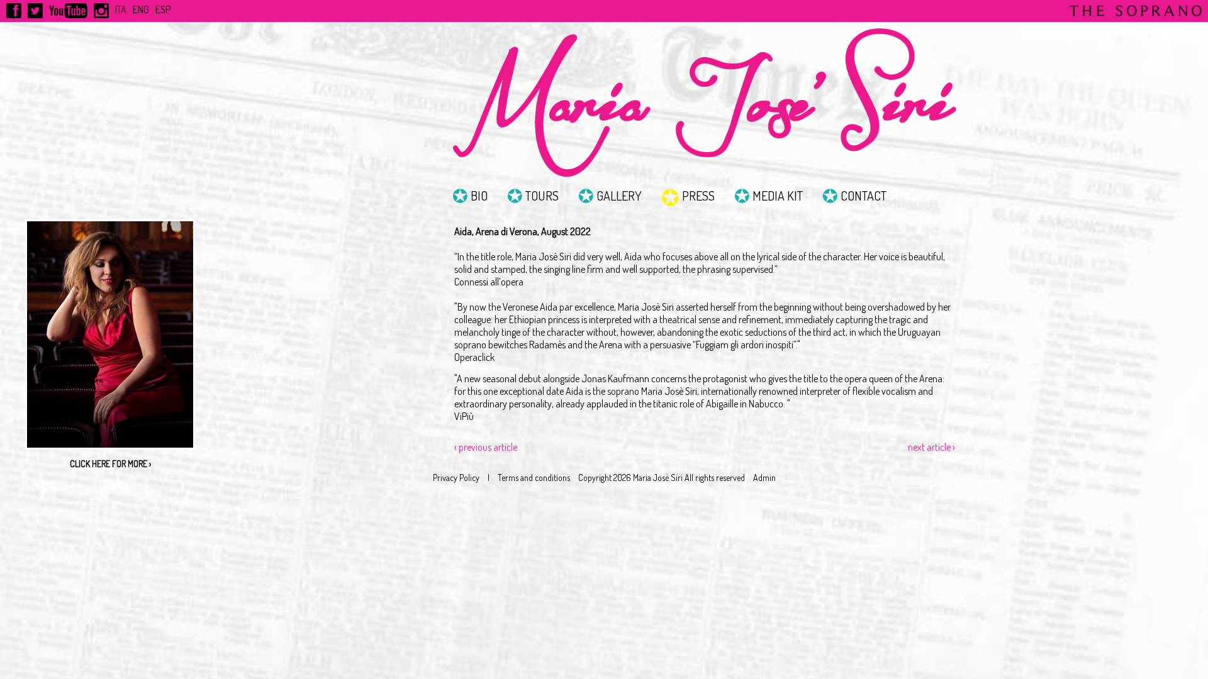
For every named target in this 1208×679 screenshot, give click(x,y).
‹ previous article (485, 447)
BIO (479, 195)
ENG (141, 9)
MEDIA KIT (777, 195)
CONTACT (863, 195)
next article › (931, 447)
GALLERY (619, 195)
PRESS (698, 195)
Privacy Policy (456, 477)
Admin (764, 477)
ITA (120, 9)
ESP (163, 9)
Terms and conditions (534, 477)
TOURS (542, 195)
